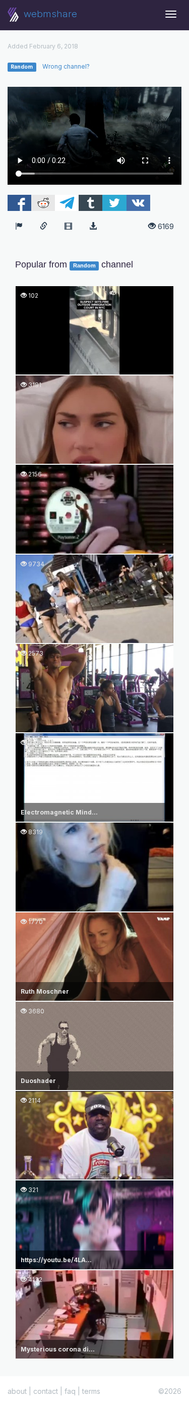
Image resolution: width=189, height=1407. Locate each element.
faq (70, 1391)
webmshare (49, 14)
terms (91, 1391)
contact (45, 1391)
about (17, 1391)
